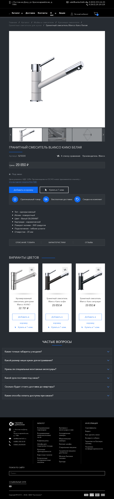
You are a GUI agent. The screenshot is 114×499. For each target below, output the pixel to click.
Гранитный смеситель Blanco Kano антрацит (90, 300)
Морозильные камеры (65, 440)
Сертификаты (90, 428)
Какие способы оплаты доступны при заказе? (29, 395)
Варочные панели (44, 455)
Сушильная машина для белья (67, 452)
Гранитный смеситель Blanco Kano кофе (57, 300)
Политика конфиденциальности (94, 448)
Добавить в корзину (23, 189)
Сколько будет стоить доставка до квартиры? (30, 386)
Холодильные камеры (64, 434)
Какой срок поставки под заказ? (22, 377)
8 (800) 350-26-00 (97, 2)
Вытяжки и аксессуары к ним (66, 429)
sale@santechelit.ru (78, 2)
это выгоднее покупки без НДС (23, 182)
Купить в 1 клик (56, 189)
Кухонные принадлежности (44, 450)
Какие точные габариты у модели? (23, 351)
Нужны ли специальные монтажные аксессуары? (30, 369)
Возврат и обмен (92, 438)
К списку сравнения (70, 156)
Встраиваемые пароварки (43, 429)
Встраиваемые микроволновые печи (44, 435)
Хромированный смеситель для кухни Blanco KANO (24, 301)
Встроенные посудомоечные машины (44, 460)
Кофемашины (43, 441)
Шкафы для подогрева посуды (45, 445)
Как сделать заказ (92, 435)
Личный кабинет (81, 14)
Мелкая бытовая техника (66, 457)
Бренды (62, 461)
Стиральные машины (67, 447)
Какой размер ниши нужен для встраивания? (29, 360)
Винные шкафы (65, 444)
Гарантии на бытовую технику (94, 442)
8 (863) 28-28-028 (97, 4)
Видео (88, 431)
